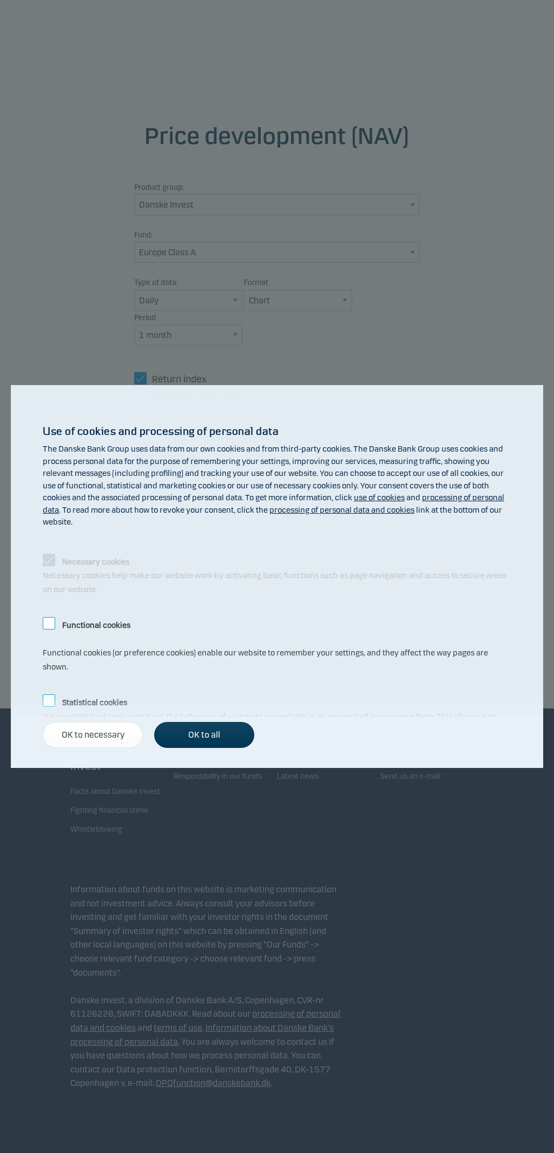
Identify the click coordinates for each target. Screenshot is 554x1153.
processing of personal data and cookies (341, 510)
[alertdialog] (277, 576)
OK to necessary (93, 735)
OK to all (204, 735)
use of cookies (379, 497)
